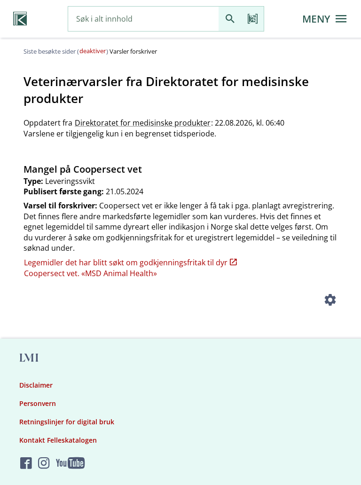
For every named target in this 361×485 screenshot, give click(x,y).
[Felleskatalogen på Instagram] (44, 463)
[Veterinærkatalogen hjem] (20, 18)
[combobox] (143, 19)
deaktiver (92, 51)
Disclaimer (36, 385)
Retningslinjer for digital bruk (66, 421)
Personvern (37, 403)
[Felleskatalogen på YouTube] (70, 463)
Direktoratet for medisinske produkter (143, 123)
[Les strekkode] (252, 19)
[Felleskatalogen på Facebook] (26, 463)
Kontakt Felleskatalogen (58, 440)
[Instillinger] (329, 301)
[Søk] (230, 19)
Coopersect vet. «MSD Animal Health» (90, 273)
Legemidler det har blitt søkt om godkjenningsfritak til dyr (126, 262)
